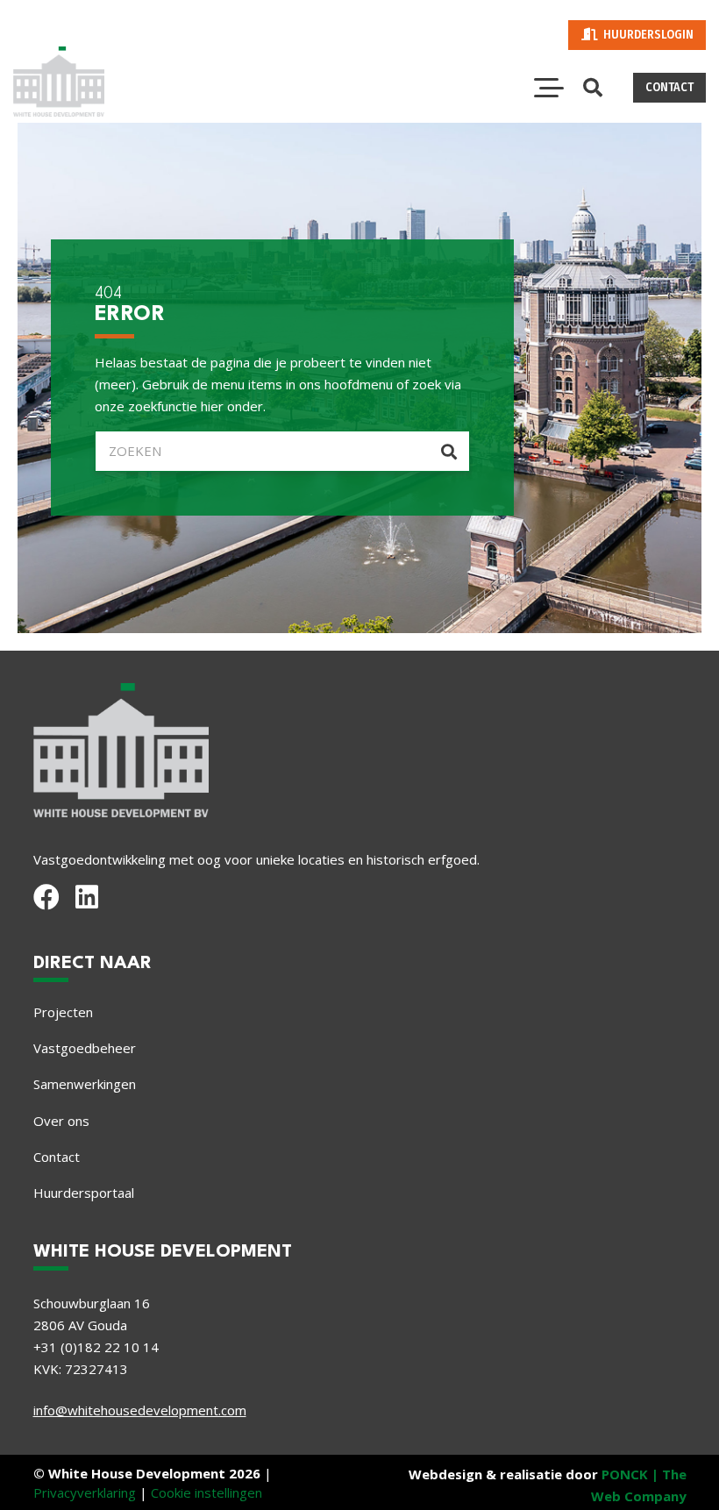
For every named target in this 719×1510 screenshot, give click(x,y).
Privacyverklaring (84, 1492)
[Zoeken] (449, 451)
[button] (549, 87)
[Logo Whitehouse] (58, 81)
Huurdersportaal (83, 1192)
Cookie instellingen (206, 1492)
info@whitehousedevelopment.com (139, 1410)
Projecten (63, 1012)
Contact (56, 1156)
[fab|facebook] (46, 897)
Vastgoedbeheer (84, 1048)
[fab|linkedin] (86, 897)
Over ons (61, 1120)
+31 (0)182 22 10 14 (96, 1347)
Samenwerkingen (84, 1084)
